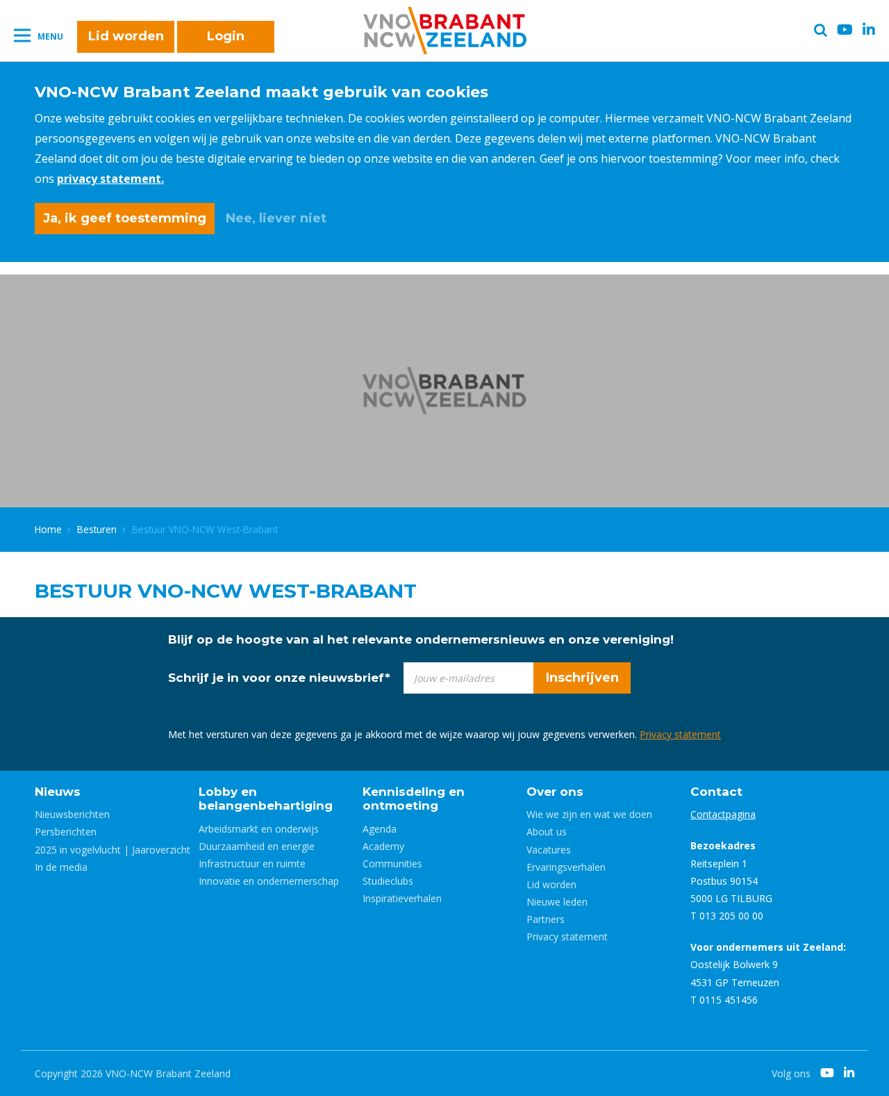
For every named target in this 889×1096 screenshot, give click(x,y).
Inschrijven (582, 677)
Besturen (97, 529)
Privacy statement (680, 734)
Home (48, 529)
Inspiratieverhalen (402, 898)
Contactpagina (723, 814)
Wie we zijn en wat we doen (589, 814)
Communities (392, 863)
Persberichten (66, 831)
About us (546, 831)
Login (225, 36)
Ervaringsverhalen (566, 867)
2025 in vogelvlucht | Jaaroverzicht (112, 849)
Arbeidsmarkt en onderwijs (259, 828)
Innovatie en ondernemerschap (269, 881)
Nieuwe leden (557, 901)
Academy (383, 846)
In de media (61, 867)
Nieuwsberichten (72, 814)
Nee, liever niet (276, 218)
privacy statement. (110, 178)
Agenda (380, 828)
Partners (545, 919)
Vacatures (548, 849)
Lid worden (126, 36)
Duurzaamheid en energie (257, 846)
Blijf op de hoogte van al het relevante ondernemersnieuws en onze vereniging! (421, 639)
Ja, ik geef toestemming (124, 218)
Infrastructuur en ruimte (252, 863)
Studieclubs (388, 881)
